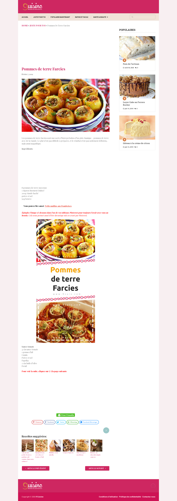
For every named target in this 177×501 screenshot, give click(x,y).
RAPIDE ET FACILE (81, 17)
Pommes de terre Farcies (43, 68)
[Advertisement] (66, 48)
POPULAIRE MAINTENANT (60, 17)
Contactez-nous (148, 497)
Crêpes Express (68, 453)
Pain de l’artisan (131, 64)
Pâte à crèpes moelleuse (81, 454)
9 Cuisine (39, 497)
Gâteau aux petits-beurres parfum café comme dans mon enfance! (28, 457)
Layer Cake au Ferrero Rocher (134, 103)
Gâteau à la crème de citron (136, 143)
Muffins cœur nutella (53, 454)
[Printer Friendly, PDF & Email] (65, 415)
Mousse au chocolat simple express (95, 455)
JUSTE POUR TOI (39, 17)
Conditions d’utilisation (108, 497)
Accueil (25, 17)
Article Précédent (36, 468)
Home (25, 25)
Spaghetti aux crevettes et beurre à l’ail (39, 455)
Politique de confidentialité (130, 497)
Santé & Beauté (99, 17)
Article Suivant (96, 468)
